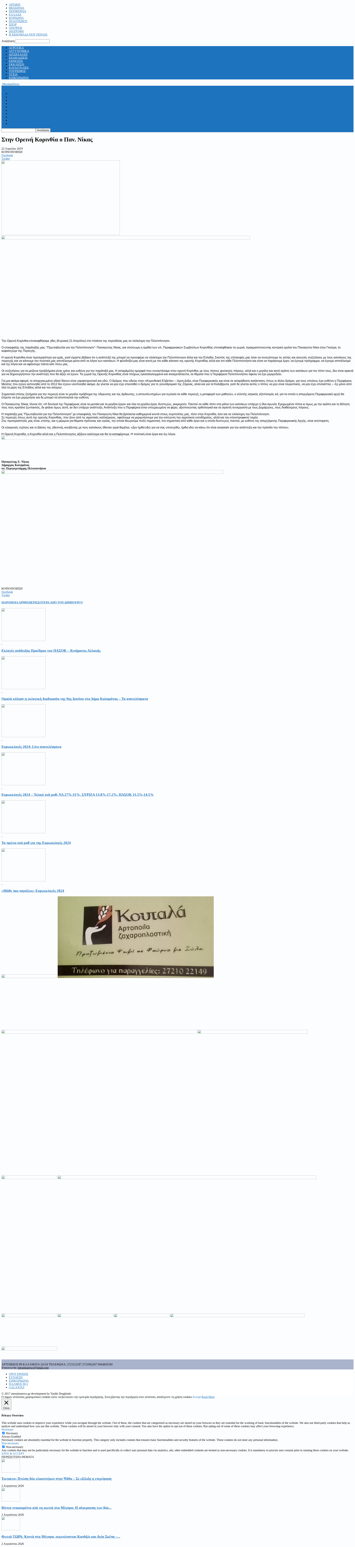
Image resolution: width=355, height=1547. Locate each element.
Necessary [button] (7, 1429)
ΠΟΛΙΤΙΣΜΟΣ (18, 21)
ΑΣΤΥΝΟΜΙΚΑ (19, 51)
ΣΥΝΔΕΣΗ (16, 1377)
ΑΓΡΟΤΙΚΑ (16, 47)
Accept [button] (196, 1397)
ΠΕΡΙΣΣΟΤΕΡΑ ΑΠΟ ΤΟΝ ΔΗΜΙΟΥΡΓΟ (56, 602)
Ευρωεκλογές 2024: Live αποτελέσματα (31, 747)
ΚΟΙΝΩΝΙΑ (16, 17)
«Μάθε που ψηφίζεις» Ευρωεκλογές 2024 (32, 891)
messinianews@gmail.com (33, 1367)
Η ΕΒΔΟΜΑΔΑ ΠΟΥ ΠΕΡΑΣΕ (28, 34)
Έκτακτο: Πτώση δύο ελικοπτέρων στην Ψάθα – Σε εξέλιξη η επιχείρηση (56, 1479)
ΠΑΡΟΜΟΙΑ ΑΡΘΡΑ (15, 602)
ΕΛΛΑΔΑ (15, 14)
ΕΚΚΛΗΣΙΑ (16, 64)
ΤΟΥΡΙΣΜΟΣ (17, 71)
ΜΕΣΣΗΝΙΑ (16, 7)
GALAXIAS (16, 1387)
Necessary (12, 1433)
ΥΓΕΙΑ (13, 74)
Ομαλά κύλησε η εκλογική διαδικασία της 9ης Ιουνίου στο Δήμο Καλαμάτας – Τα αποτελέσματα (74, 699)
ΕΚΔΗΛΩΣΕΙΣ (18, 57)
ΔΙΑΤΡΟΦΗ (16, 31)
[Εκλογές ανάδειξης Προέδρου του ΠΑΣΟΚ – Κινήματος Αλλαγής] (23, 640)
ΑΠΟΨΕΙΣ (15, 27)
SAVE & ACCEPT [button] (12, 1453)
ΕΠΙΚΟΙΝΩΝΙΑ (19, 77)
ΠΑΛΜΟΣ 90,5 (18, 1384)
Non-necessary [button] (10, 1443)
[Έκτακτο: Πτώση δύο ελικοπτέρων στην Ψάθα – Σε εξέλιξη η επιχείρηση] (10, 1471)
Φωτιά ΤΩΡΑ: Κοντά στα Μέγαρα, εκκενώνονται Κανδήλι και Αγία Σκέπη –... (60, 1536)
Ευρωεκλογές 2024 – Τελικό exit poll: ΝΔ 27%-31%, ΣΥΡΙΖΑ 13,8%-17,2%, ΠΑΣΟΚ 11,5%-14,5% (77, 795)
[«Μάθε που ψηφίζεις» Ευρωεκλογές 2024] (23, 880)
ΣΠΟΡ (13, 24)
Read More (208, 1397)
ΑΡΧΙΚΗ (14, 4)
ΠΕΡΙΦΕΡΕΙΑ (17, 11)
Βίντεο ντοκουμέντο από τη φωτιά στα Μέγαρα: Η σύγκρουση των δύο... (56, 1508)
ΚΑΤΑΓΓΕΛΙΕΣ (19, 67)
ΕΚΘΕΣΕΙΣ (16, 61)
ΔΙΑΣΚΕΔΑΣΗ (18, 54)
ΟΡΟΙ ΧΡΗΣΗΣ (18, 1374)
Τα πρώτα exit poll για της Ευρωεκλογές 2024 (36, 843)
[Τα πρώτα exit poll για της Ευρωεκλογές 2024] (23, 832)
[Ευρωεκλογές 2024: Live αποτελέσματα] (23, 736)
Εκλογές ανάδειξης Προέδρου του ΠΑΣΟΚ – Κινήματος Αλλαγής (51, 650)
